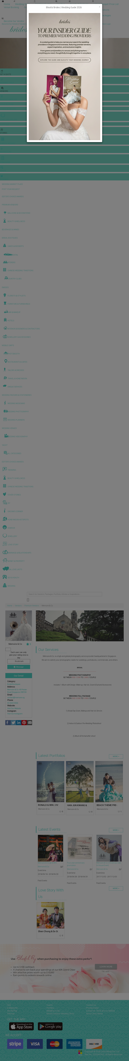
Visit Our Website (14, 708)
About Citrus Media (94, 1013)
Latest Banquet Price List (106, 4)
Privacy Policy (92, 1008)
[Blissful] (21, 1026)
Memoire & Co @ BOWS (47, 863)
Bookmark (18, 661)
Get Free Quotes (43, 4)
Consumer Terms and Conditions (100, 1011)
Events (50, 1005)
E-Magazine (81, 15)
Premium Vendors (31, 606)
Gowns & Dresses (33, 7)
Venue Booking (11, 7)
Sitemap (11, 1013)
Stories (65, 9)
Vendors (61, 4)
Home (7, 4)
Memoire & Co (44, 809)
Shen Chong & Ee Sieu (49, 931)
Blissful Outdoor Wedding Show (60, 1013)
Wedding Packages (101, 15)
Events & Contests (79, 4)
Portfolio (51, 7)
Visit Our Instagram (15, 714)
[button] (2, 53)
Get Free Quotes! (73, 24)
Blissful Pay (12, 1011)
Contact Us (91, 1005)
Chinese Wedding (83, 9)
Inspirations (103, 9)
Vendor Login (36, 21)
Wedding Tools (22, 4)
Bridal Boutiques (13, 684)
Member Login (81, 21)
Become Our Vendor (14, 21)
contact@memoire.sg (16, 698)
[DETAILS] (50, 781)
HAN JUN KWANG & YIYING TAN (83, 805)
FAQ (9, 1005)
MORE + (116, 756)
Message (20, 667)
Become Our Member (58, 21)
